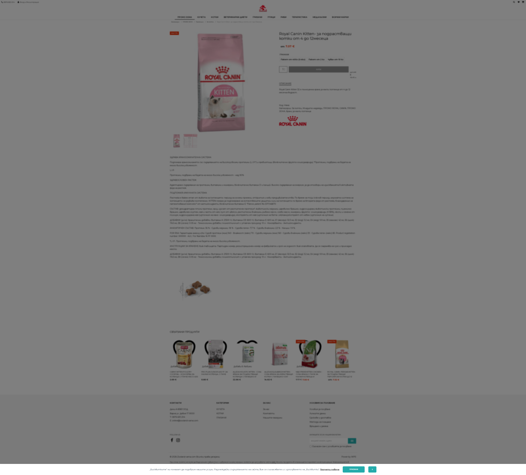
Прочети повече (329, 469)
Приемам (353, 469)
